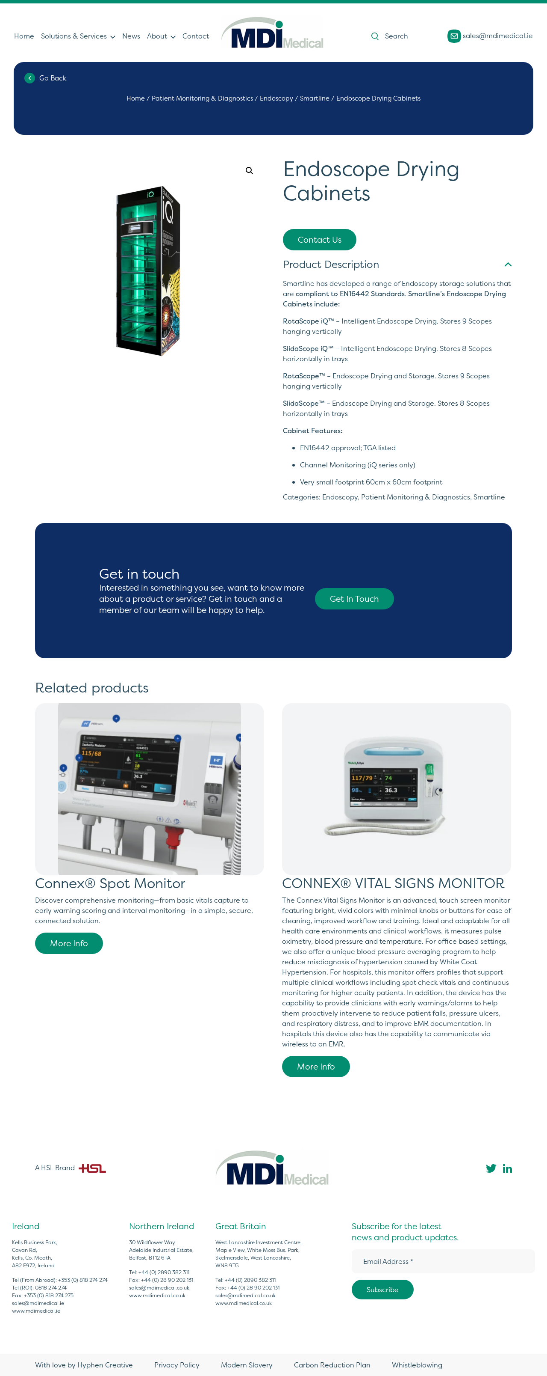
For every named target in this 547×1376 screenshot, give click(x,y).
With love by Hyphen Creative (84, 1365)
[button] (249, 170)
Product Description (331, 264)
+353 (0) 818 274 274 (83, 1280)
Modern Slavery (247, 1365)
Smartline (314, 98)
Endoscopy (276, 98)
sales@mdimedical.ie (497, 35)
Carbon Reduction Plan (332, 1365)
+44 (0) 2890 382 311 (163, 1272)
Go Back (52, 78)
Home (24, 36)
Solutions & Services (74, 36)
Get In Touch (354, 598)
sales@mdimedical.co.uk (159, 1287)
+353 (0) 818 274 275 (49, 1295)
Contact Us (319, 239)
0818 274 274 (51, 1287)
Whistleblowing (417, 1365)
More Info (69, 943)
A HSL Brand (55, 1167)
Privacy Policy (177, 1365)
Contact (195, 36)
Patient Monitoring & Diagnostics (202, 98)
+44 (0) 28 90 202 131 (167, 1280)
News (131, 36)
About (157, 36)
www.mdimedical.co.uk (157, 1295)
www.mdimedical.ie (36, 1310)
